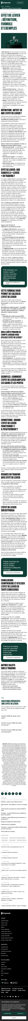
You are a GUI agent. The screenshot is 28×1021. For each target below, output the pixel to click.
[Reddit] (10, 996)
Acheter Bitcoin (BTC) (6, 931)
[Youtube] (16, 996)
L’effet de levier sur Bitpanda (8, 824)
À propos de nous (17, 988)
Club (2, 971)
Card (2, 975)
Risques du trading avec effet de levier (11, 821)
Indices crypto (4, 922)
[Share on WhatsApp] (16, 793)
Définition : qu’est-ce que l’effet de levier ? (12, 801)
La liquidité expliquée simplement (9, 852)
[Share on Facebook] (2, 793)
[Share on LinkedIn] (9, 793)
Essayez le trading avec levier (13, 283)
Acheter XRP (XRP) (5, 935)
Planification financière (6, 951)
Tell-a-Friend (4, 966)
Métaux (2, 927)
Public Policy (22, 990)
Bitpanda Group (6, 988)
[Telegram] (8, 996)
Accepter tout (7, 1013)
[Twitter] (5, 996)
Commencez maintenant (13, 572)
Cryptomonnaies (4, 920)
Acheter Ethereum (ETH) (6, 933)
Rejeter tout (20, 1013)
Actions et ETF (4, 925)
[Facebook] (2, 996)
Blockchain (3, 953)
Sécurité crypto (4, 955)
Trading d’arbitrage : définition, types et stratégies (13, 905)
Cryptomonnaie (4, 947)
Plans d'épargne (5, 973)
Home (2, 6)
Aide (7, 992)
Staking (2, 964)
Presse (14, 990)
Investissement (4, 949)
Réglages (14, 1017)
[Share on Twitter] (13, 793)
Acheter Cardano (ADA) (6, 940)
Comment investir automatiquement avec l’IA (12, 847)
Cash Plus (3, 962)
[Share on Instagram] (6, 793)
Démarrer (20, 2)
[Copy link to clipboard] (20, 793)
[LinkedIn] (13, 996)
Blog (2, 992)
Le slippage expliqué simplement (9, 857)
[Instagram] (18, 996)
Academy (7, 6)
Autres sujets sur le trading (8, 831)
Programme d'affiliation (6, 968)
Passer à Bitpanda (5, 929)
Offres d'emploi (5, 990)
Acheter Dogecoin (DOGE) (7, 937)
